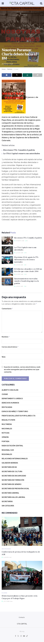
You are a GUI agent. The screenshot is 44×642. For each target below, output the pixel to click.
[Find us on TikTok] (27, 636)
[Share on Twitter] (17, 75)
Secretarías (7, 501)
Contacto (22, 617)
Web (3, 357)
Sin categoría (8, 506)
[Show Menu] (3, 3)
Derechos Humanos (10, 403)
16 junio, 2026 (19, 274)
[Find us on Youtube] (24, 636)
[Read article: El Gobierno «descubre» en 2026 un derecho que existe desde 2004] (7, 272)
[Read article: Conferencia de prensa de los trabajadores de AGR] (22, 531)
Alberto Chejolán (10, 390)
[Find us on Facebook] (15, 636)
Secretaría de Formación (13, 480)
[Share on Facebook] (7, 75)
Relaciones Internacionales (15, 459)
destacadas (7, 407)
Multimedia (7, 424)
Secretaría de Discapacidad (14, 476)
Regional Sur (8, 450)
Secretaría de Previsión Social (15, 488)
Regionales (7, 454)
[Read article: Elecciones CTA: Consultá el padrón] (7, 241)
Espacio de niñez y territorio (15, 411)
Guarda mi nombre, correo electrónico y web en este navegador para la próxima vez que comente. (22, 369)
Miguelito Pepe (8, 420)
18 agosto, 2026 (19, 240)
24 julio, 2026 (19, 252)
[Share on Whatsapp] (27, 75)
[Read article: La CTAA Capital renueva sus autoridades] (7, 250)
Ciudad (16, 69)
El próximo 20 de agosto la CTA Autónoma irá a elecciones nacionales (26, 259)
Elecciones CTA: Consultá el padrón (19, 150)
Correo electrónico (10, 347)
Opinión (5, 437)
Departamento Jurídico (12, 398)
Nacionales (7, 429)
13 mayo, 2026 (19, 286)
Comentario (7, 309)
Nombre (6, 337)
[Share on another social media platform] (37, 75)
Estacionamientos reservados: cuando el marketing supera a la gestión (26, 281)
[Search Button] (41, 3)
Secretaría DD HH (9, 467)
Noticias (9, 69)
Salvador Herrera (10, 463)
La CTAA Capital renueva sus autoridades (21, 153)
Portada (5, 441)
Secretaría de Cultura (12, 471)
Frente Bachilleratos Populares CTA (18, 416)
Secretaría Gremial (10, 493)
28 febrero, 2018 (7, 64)
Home (3, 69)
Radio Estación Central (12, 446)
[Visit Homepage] (21, 3)
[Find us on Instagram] (21, 636)
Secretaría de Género (11, 484)
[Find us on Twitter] (18, 636)
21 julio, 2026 (19, 264)
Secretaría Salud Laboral (13, 497)
